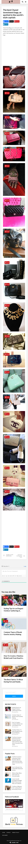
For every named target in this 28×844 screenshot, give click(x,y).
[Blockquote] (14, 576)
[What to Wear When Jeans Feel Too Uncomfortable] (8, 774)
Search (14, 696)
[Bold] (3, 576)
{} (19, 575)
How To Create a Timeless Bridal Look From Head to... (14, 657)
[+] (21, 575)
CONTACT (8, 832)
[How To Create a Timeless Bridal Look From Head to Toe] (8, 723)
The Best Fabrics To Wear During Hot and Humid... (13, 681)
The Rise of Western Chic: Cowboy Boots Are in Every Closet (17, 788)
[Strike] (8, 576)
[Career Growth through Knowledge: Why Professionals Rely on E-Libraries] (8, 780)
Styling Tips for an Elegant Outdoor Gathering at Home (16, 709)
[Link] (17, 576)
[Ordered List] (10, 576)
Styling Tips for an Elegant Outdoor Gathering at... (13, 609)
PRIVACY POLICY (15, 832)
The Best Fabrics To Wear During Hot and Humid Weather (17, 731)
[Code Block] (15, 576)
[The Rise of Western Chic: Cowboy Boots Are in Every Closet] (8, 787)
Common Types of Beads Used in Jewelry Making (13, 633)
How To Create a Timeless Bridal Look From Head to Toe (17, 724)
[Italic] (5, 576)
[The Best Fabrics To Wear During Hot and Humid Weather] (8, 731)
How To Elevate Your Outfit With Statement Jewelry (17, 768)
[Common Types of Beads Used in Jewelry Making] (8, 716)
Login (25, 566)
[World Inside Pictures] (14, 821)
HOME (3, 832)
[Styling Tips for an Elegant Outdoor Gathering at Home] (8, 709)
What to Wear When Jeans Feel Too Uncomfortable (17, 774)
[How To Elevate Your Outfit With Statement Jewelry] (8, 768)
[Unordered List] (12, 576)
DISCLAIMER (4, 835)
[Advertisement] (14, 51)
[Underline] (6, 576)
